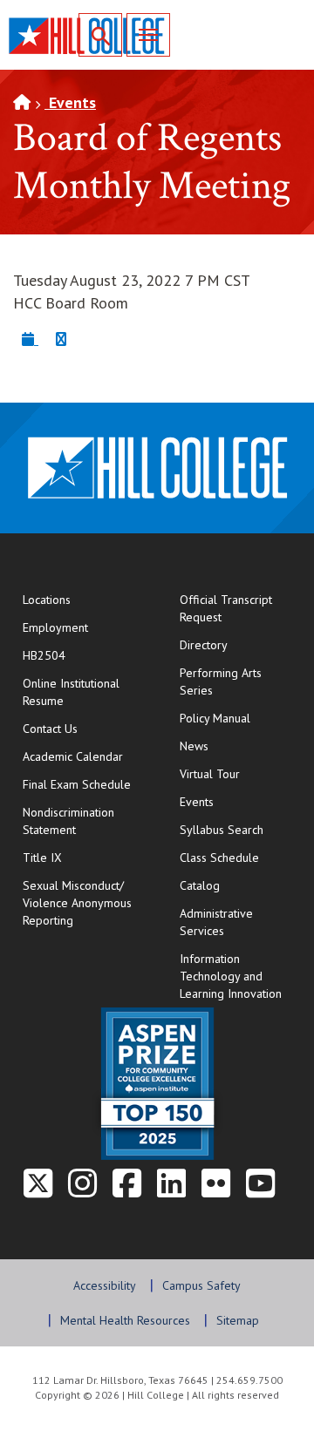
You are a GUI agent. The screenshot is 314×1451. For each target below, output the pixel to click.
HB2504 (44, 655)
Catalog (200, 885)
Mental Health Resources (125, 1320)
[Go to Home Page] (22, 102)
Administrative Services (216, 922)
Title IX (42, 857)
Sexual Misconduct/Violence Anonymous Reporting (77, 903)
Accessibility (104, 1285)
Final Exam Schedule (83, 784)
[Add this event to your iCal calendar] (30, 339)
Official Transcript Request (240, 608)
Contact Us (83, 728)
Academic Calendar (73, 756)
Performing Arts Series (221, 681)
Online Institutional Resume (83, 692)
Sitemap (237, 1320)
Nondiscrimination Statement (68, 820)
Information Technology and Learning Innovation (231, 976)
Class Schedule (240, 857)
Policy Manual (215, 718)
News (194, 746)
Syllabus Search (221, 829)
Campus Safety (201, 1285)
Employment (55, 627)
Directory (204, 645)
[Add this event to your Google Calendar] (61, 339)
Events (70, 102)
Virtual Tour (210, 774)
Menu (148, 35)
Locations (47, 599)
